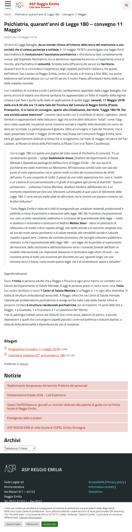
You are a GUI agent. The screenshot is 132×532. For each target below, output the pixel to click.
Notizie (24, 364)
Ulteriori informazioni (30, 517)
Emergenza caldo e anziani (24, 418)
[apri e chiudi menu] (7, 3)
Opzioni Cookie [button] (13, 524)
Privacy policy (115, 482)
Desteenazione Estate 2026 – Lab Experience (36, 395)
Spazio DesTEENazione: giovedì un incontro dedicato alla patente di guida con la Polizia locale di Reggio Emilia (63, 407)
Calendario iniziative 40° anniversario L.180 (36, 355)
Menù (8, 8)
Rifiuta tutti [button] (32, 524)
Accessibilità (96, 482)
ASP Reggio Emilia (44, 3)
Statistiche (95, 491)
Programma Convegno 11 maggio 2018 (34, 349)
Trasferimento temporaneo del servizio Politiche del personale (47, 385)
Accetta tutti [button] (49, 524)
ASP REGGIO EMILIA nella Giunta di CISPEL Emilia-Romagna (46, 427)
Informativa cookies (101, 487)
